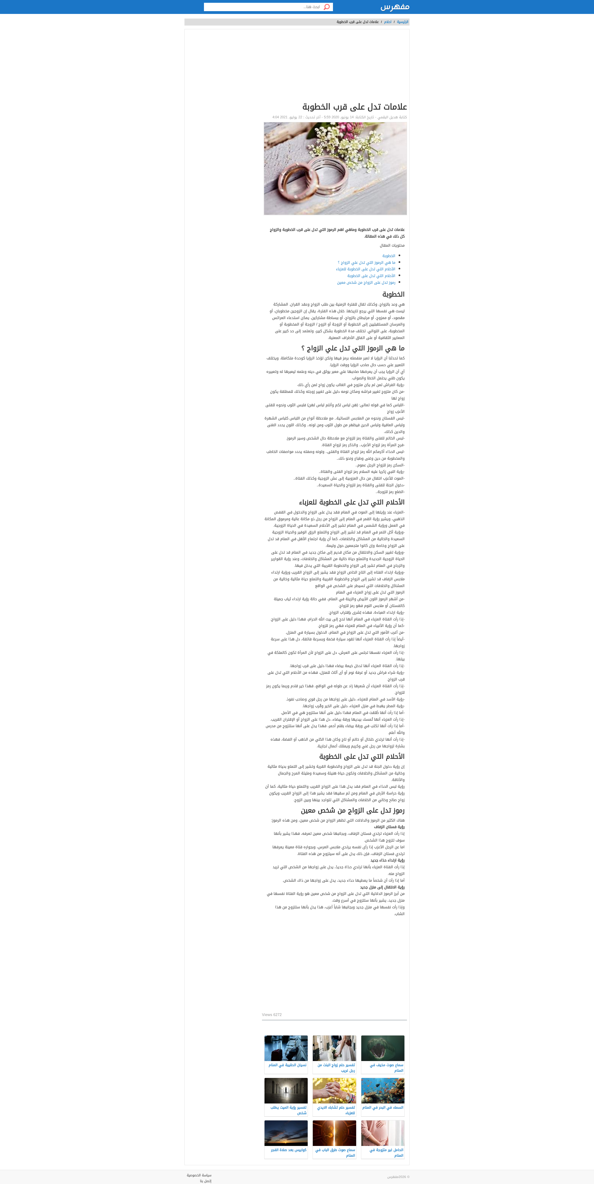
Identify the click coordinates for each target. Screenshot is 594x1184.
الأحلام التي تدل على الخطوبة (371, 275)
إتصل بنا (205, 1181)
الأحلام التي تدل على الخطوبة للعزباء (365, 269)
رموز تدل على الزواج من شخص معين (366, 282)
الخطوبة (388, 255)
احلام (387, 22)
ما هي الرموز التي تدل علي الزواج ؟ (366, 262)
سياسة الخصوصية (199, 1175)
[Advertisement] (268, 66)
